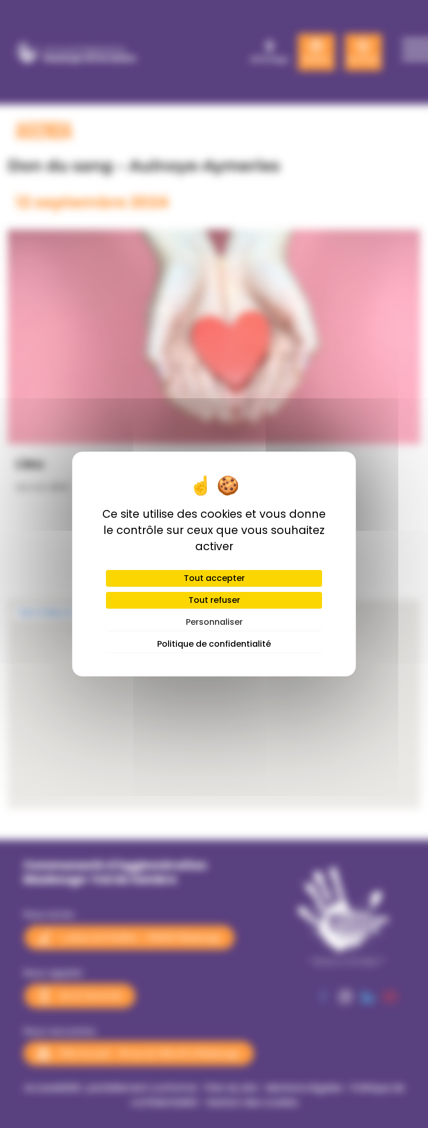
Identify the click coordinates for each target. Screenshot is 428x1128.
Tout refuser (214, 600)
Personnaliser (214, 622)
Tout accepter (214, 578)
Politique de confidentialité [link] (214, 644)
